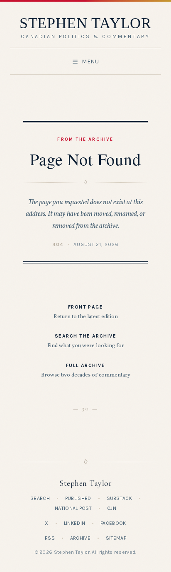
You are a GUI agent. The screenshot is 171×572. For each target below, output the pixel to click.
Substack (119, 498)
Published (78, 498)
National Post (73, 508)
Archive (80, 538)
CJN (111, 508)
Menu (90, 61)
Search (40, 498)
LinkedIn (74, 523)
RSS (50, 538)
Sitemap (116, 538)
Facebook (113, 523)
